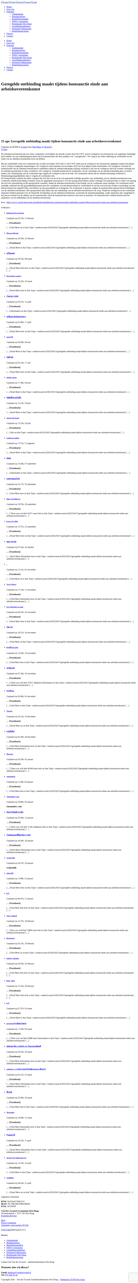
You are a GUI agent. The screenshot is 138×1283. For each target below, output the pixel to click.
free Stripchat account (14, 607)
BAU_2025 (10, 981)
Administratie (12, 1240)
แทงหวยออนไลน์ (13, 479)
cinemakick (10, 776)
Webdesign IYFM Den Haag (72, 1279)
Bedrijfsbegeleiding (14, 1245)
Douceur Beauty (12, 233)
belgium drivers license (15, 213)
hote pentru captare (13, 276)
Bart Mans (36, 147)
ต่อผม (8, 458)
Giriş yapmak (11, 916)
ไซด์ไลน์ (9, 357)
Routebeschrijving (9, 1216)
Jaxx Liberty (11, 584)
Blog (3, 1220)
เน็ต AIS (9, 627)
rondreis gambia (12, 438)
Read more (10, 938)
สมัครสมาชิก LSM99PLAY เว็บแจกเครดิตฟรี (23, 1046)
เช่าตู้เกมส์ (10, 668)
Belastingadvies (13, 1243)
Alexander (10, 1112)
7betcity (9, 711)
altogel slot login (12, 418)
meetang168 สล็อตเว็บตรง (16, 1023)
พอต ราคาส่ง (11, 542)
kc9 (7, 893)
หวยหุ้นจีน (10, 731)
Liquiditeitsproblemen (15, 1250)
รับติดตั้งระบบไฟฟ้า (13, 398)
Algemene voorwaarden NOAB (14, 1225)
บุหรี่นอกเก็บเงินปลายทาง (16, 317)
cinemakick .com (12, 797)
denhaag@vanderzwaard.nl (19, 1272)
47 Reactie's (47, 147)
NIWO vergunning (14, 1248)
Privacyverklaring (8, 1223)
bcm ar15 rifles (12, 521)
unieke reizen (11, 377)
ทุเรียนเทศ (10, 253)
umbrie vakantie (12, 958)
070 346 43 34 (11, 1275)
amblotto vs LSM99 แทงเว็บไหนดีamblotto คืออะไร (26, 1069)
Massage (9, 754)
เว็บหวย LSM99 (12, 296)
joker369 (9, 873)
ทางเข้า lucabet (12, 647)
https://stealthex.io (13, 499)
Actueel (24, 147)
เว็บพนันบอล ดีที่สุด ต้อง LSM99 (18, 835)
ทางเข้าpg (10, 691)
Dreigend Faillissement (16, 1252)
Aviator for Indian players (16, 1158)
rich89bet (10, 1178)
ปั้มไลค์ (9, 1092)
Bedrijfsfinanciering (14, 1257)
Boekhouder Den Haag (16, 1255)
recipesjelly (10, 858)
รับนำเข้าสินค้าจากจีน (14, 812)
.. (6, 564)
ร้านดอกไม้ (10, 1135)
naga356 (9, 337)
